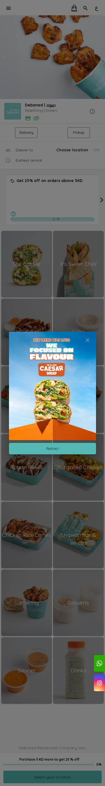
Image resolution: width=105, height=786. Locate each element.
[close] (87, 340)
